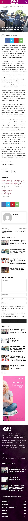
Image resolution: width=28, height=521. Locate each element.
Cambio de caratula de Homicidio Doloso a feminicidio (19, 182)
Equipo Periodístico (11, 35)
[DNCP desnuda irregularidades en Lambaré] (5, 340)
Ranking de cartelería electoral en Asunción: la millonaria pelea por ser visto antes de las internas (18, 261)
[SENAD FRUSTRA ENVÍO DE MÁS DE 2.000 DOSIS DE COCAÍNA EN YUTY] (5, 270)
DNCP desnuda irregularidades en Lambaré (15, 340)
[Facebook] (7, 40)
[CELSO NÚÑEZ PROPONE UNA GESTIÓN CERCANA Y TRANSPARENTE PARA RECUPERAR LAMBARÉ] (5, 251)
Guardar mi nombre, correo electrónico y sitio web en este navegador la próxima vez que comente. (13, 308)
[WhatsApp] (21, 40)
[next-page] (5, 372)
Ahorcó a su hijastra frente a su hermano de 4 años (6, 231)
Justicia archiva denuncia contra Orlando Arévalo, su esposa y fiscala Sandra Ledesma (18, 243)
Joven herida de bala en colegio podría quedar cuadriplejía (6, 192)
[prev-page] (2, 372)
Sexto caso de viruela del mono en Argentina (21, 230)
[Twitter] (12, 40)
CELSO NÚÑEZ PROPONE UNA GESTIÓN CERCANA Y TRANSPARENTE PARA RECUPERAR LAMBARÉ (18, 252)
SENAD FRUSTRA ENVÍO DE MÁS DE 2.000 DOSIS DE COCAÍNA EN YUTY (17, 269)
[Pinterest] (16, 40)
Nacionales (7, 6)
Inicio (2, 6)
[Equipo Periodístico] (3, 35)
